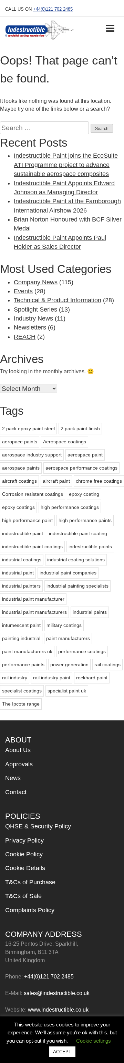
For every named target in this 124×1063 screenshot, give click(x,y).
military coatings (64, 625)
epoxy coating (84, 494)
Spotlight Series (35, 309)
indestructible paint (22, 533)
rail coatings (107, 664)
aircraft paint (56, 481)
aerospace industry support (32, 454)
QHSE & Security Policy (38, 826)
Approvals (19, 764)
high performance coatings (70, 507)
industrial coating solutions (76, 559)
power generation (69, 664)
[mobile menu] (110, 28)
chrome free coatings (99, 481)
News (13, 778)
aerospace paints (21, 468)
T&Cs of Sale (23, 896)
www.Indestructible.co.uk (58, 1010)
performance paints (23, 664)
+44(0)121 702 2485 (53, 9)
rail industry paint (51, 677)
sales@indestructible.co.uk (57, 993)
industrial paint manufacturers (34, 612)
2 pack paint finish (80, 428)
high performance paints (85, 520)
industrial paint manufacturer (33, 599)
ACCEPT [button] (62, 1051)
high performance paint (27, 520)
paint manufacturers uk (27, 651)
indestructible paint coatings (32, 546)
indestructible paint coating (78, 533)
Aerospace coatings (64, 441)
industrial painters (21, 586)
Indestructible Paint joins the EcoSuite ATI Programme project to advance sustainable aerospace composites (66, 164)
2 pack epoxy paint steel (28, 428)
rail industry (14, 677)
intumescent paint (21, 625)
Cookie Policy (24, 854)
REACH (24, 336)
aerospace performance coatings (81, 468)
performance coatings (82, 651)
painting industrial (21, 638)
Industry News (33, 318)
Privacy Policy (24, 840)
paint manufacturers (68, 638)
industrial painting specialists (77, 586)
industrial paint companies (68, 572)
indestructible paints (90, 546)
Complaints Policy (29, 910)
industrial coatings (21, 559)
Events (23, 291)
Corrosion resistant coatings (32, 494)
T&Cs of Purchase (30, 882)
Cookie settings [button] (93, 1041)
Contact (16, 792)
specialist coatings (22, 690)
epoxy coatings (18, 507)
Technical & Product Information (57, 300)
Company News (36, 282)
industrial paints (90, 612)
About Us (18, 750)
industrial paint (18, 572)
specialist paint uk (67, 690)
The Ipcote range (21, 704)
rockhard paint (91, 677)
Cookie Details (25, 868)
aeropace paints (19, 441)
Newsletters (30, 327)
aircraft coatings (19, 481)
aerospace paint (85, 454)
